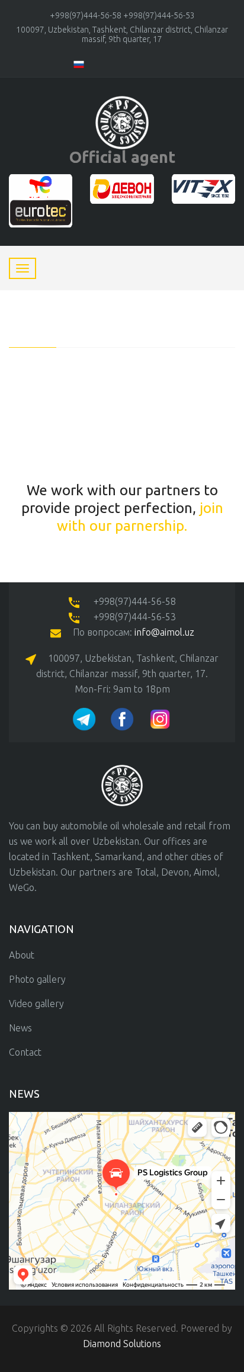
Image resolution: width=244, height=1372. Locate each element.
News (20, 1027)
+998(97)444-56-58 (85, 15)
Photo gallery (37, 979)
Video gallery (36, 1003)
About (21, 955)
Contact (25, 1052)
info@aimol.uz (164, 632)
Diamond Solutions (122, 1343)
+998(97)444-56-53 (159, 15)
